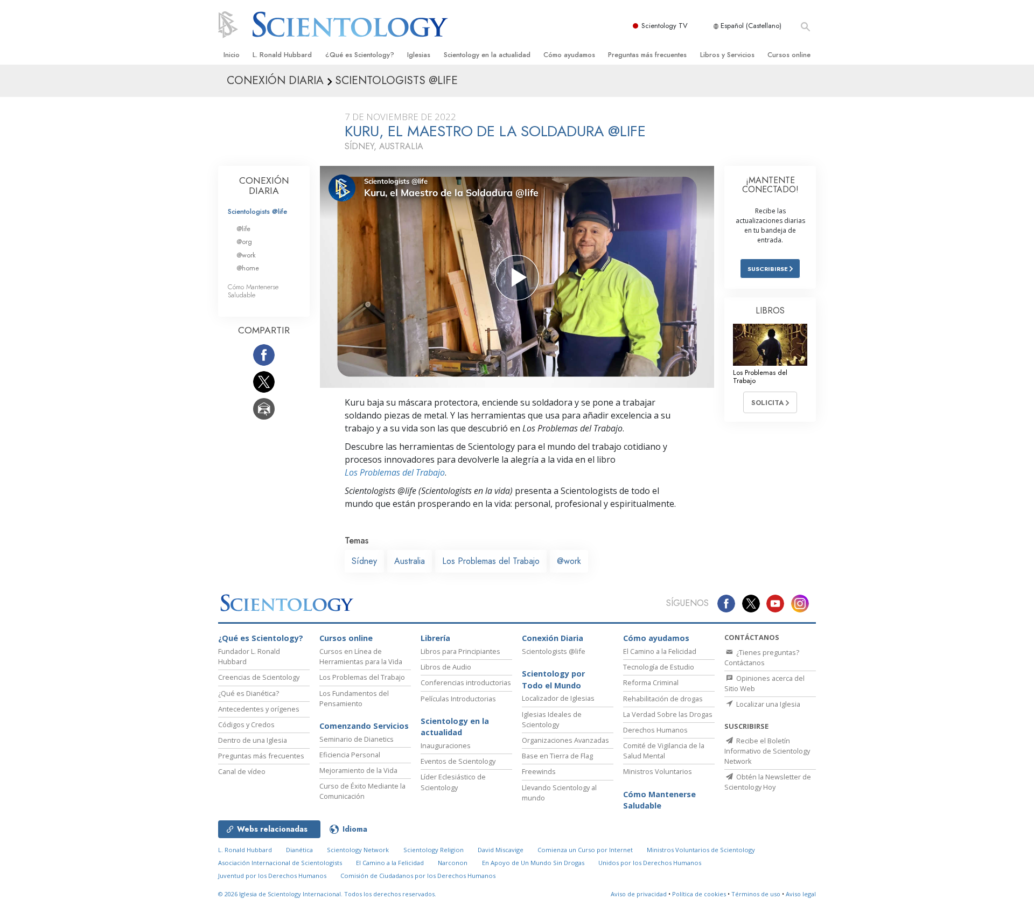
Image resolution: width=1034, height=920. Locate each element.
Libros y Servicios (727, 55)
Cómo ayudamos (569, 55)
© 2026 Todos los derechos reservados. (327, 894)
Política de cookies (699, 894)
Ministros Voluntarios (657, 771)
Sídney (364, 561)
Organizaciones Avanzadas (565, 740)
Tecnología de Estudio (658, 667)
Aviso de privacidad (639, 894)
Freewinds (539, 771)
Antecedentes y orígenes (258, 709)
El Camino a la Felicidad (659, 651)
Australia (409, 561)
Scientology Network (358, 850)
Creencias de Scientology (258, 677)
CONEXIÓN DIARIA (264, 185)
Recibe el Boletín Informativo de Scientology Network (767, 751)
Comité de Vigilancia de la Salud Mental (663, 751)
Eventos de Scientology (458, 761)
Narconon (452, 863)
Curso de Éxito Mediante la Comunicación (362, 791)
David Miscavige (500, 850)
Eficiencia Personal (349, 754)
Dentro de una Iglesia (252, 740)
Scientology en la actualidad (487, 55)
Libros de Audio (446, 667)
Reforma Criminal (651, 682)
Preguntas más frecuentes (647, 55)
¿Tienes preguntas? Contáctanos (761, 657)
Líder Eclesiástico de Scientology (453, 782)
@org (244, 241)
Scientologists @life (257, 211)
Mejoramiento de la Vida (358, 770)
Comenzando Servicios (364, 726)
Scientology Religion (433, 850)
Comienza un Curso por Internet (585, 850)
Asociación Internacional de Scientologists (280, 863)
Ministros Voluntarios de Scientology (701, 850)
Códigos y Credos (246, 724)
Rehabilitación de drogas (663, 698)
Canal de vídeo (242, 771)
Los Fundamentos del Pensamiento (354, 698)
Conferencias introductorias (466, 682)
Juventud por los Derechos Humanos (272, 876)
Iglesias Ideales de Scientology (552, 719)
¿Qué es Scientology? (359, 55)
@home (247, 268)
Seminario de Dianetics (356, 739)
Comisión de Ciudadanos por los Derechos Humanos (417, 876)
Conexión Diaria (552, 638)
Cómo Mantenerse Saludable (253, 291)
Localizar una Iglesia (767, 704)
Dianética (299, 850)
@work (569, 561)
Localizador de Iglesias (558, 698)
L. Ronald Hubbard (282, 55)
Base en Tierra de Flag (557, 756)
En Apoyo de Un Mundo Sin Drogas (533, 863)
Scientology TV (664, 25)
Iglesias (418, 55)
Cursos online (789, 55)
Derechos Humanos (655, 730)
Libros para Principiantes (460, 651)
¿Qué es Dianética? (248, 693)
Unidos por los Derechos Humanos (649, 863)
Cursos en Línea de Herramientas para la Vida (360, 656)
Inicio (231, 55)
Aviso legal (801, 894)
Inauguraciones (446, 745)
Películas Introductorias (458, 698)
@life (243, 229)
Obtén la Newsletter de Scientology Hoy (767, 782)
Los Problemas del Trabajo (395, 472)
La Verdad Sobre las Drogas (667, 714)
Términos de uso (755, 894)
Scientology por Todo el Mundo (553, 679)
